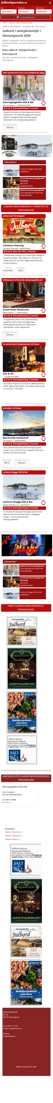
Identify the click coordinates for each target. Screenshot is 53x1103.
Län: (2, 8)
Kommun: (22, 8)
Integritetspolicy (9, 1036)
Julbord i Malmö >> (12, 839)
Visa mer (7, 108)
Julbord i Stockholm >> (14, 832)
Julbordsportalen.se (14, 2)
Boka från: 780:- (19, 251)
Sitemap (6, 1034)
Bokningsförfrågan (21, 108)
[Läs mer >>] (22, 631)
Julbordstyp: (40, 8)
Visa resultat (27, 17)
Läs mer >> (6, 802)
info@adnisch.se (15, 1028)
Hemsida (34, 108)
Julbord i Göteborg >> (13, 836)
